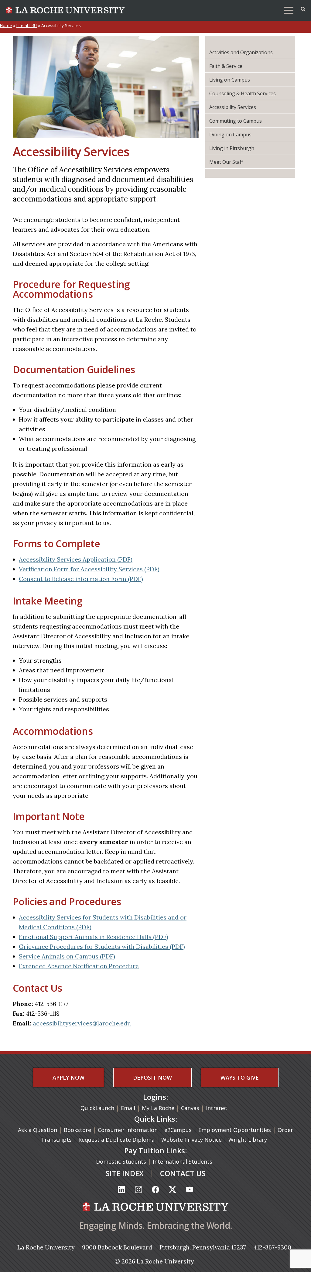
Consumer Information (128, 1130)
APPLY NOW (68, 1077)
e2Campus (178, 1130)
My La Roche (158, 1108)
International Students (183, 1161)
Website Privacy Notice (192, 1139)
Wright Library (247, 1139)
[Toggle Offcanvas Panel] (303, 9)
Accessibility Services (232, 107)
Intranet (216, 1108)
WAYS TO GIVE (239, 1077)
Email (128, 1108)
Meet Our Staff (226, 162)
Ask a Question (37, 1130)
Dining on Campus (230, 134)
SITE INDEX (125, 1173)
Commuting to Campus (235, 120)
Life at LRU (26, 25)
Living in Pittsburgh (231, 148)
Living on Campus (229, 79)
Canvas (190, 1108)
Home (6, 25)
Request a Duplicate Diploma (117, 1139)
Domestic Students (122, 1161)
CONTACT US (183, 1173)
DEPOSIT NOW (152, 1077)
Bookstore (77, 1130)
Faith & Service (225, 66)
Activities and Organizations (241, 52)
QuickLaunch (97, 1108)
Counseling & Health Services (242, 93)
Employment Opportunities (234, 1130)
